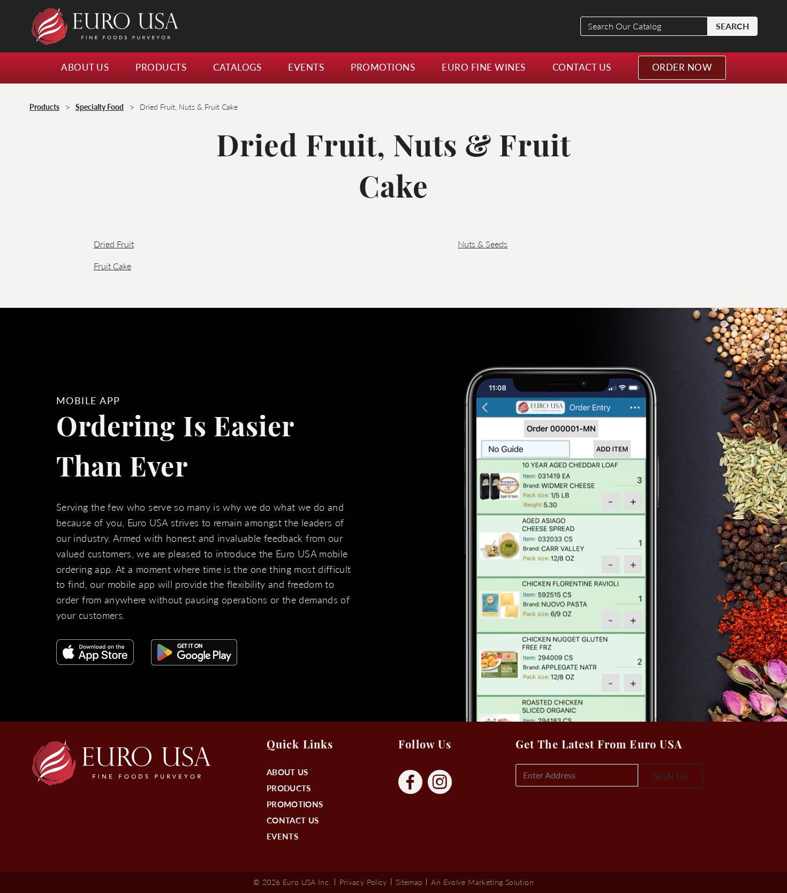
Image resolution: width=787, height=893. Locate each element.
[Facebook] (410, 782)
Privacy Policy (363, 881)
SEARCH (732, 26)
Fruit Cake (112, 266)
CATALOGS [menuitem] (237, 66)
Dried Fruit (114, 244)
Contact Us (293, 820)
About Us (287, 771)
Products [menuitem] (160, 66)
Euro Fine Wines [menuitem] (484, 66)
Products (289, 787)
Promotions (295, 803)
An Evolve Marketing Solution (482, 881)
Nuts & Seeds (483, 244)
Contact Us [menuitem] (582, 66)
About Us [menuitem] (85, 66)
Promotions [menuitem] (383, 66)
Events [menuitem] (306, 66)
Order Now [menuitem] (682, 66)
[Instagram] (440, 782)
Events (282, 836)
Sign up (670, 776)
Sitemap (409, 881)
